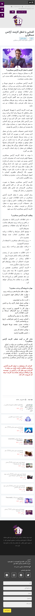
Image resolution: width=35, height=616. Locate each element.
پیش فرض (23, 38)
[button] (31, 2)
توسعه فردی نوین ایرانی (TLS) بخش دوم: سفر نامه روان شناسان (14, 487)
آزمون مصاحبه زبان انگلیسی (15, 417)
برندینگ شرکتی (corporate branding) (15, 440)
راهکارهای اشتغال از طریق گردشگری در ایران (13, 406)
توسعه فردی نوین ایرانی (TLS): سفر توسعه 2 (14, 451)
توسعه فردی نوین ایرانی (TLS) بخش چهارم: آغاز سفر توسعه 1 (15, 463)
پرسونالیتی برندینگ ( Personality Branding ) (14, 498)
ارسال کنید (7, 610)
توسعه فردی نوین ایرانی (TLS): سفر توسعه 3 (14, 428)
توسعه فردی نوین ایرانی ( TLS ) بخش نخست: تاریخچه (14, 510)
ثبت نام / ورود (21, 12)
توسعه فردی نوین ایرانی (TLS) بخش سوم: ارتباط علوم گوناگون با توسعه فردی (15, 475)
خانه (32, 38)
